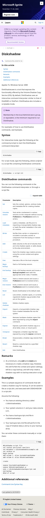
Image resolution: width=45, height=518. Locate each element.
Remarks (6, 74)
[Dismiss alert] (41, 3)
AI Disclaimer (6, 509)
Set (4, 204)
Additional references (11, 80)
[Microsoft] (22, 22)
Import (5, 309)
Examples (6, 77)
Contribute (5, 512)
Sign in (40, 22)
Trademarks (17, 515)
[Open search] (35, 22)
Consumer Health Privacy (29, 512)
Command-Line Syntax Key (12, 484)
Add (4, 244)
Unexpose (6, 332)
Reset (4, 291)
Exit (4, 350)
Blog (30, 509)
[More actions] (41, 48)
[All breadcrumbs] (3, 48)
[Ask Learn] (38, 48)
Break (5, 338)
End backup (7, 270)
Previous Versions (20, 509)
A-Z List (9, 48)
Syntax (5, 69)
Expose (5, 326)
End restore (7, 285)
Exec (4, 260)
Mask (4, 317)
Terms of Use (6, 515)
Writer (5, 233)
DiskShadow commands (11, 72)
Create (5, 252)
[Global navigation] (2, 22)
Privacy (14, 512)
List (4, 295)
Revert (5, 344)
